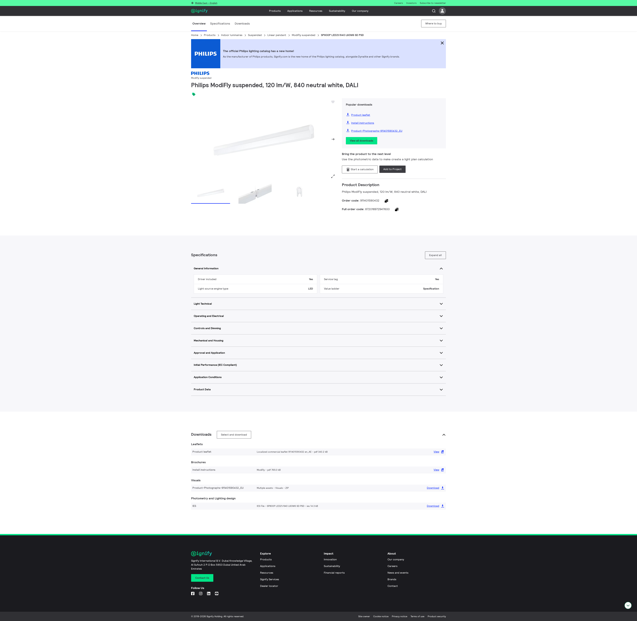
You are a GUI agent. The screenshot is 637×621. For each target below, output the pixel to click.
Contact (393, 586)
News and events (398, 572)
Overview (199, 23)
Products (275, 11)
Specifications (220, 23)
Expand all (435, 255)
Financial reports (334, 572)
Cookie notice (381, 616)
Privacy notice (399, 616)
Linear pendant (276, 35)
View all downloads (361, 140)
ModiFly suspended (303, 35)
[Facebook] (193, 594)
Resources (315, 11)
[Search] (433, 11)
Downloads (242, 23)
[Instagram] (201, 594)
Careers (392, 566)
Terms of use (417, 616)
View (436, 451)
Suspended (255, 35)
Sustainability (337, 11)
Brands (392, 579)
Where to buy (433, 23)
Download (433, 488)
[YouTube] (217, 594)
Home (194, 35)
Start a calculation (362, 169)
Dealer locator (269, 586)
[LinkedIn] (209, 594)
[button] (194, 139)
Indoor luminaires (231, 35)
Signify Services (269, 579)
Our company (360, 11)
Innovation (330, 559)
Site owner (364, 616)
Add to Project (392, 169)
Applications (295, 11)
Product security (437, 616)
